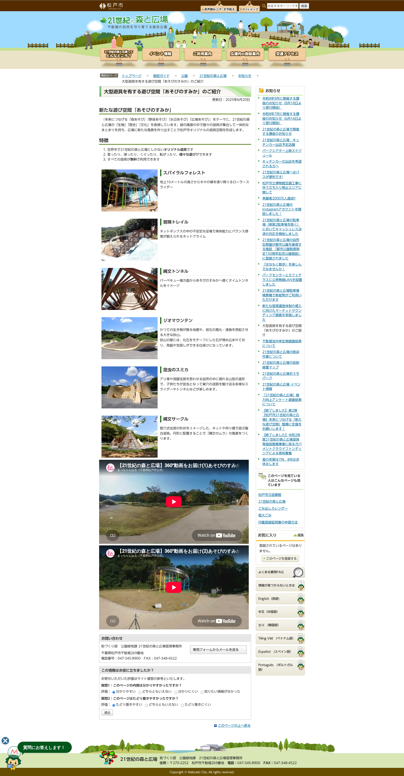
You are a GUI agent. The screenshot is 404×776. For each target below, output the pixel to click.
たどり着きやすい (129, 704)
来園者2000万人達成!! (279, 198)
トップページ (131, 75)
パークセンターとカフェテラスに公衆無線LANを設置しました (282, 280)
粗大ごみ (264, 515)
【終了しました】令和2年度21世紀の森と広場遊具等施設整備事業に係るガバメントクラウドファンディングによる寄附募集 (282, 444)
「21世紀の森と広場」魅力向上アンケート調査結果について (282, 399)
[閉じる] (5, 741)
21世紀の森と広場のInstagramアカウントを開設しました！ (281, 209)
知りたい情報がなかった (222, 691)
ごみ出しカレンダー (273, 508)
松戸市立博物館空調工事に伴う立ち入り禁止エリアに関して (282, 188)
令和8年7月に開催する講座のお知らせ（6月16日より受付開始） (281, 118)
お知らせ (244, 75)
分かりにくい (188, 691)
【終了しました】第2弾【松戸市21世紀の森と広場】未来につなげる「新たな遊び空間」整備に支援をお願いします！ (282, 419)
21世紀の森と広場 (213, 75)
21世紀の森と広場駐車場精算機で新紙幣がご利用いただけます (282, 295)
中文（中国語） (269, 611)
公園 (184, 75)
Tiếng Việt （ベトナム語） (276, 638)
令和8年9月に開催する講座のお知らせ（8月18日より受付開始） (281, 103)
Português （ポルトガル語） (275, 667)
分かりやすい (126, 691)
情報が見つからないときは (276, 585)
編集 (301, 535)
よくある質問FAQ (271, 572)
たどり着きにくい (198, 704)
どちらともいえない (157, 691)
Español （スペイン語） (275, 651)
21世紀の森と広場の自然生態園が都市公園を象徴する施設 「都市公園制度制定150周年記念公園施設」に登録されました (282, 249)
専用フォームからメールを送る (216, 649)
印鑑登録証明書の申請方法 (278, 522)
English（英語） (269, 598)
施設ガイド (161, 75)
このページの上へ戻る (234, 725)
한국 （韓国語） (269, 625)
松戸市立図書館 (269, 494)
